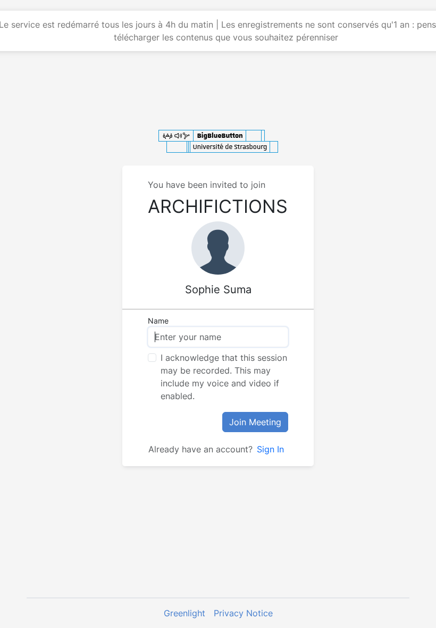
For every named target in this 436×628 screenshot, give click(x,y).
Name (158, 320)
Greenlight (184, 613)
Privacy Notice (243, 613)
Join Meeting (255, 422)
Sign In (270, 449)
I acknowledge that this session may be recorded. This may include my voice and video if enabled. (224, 376)
